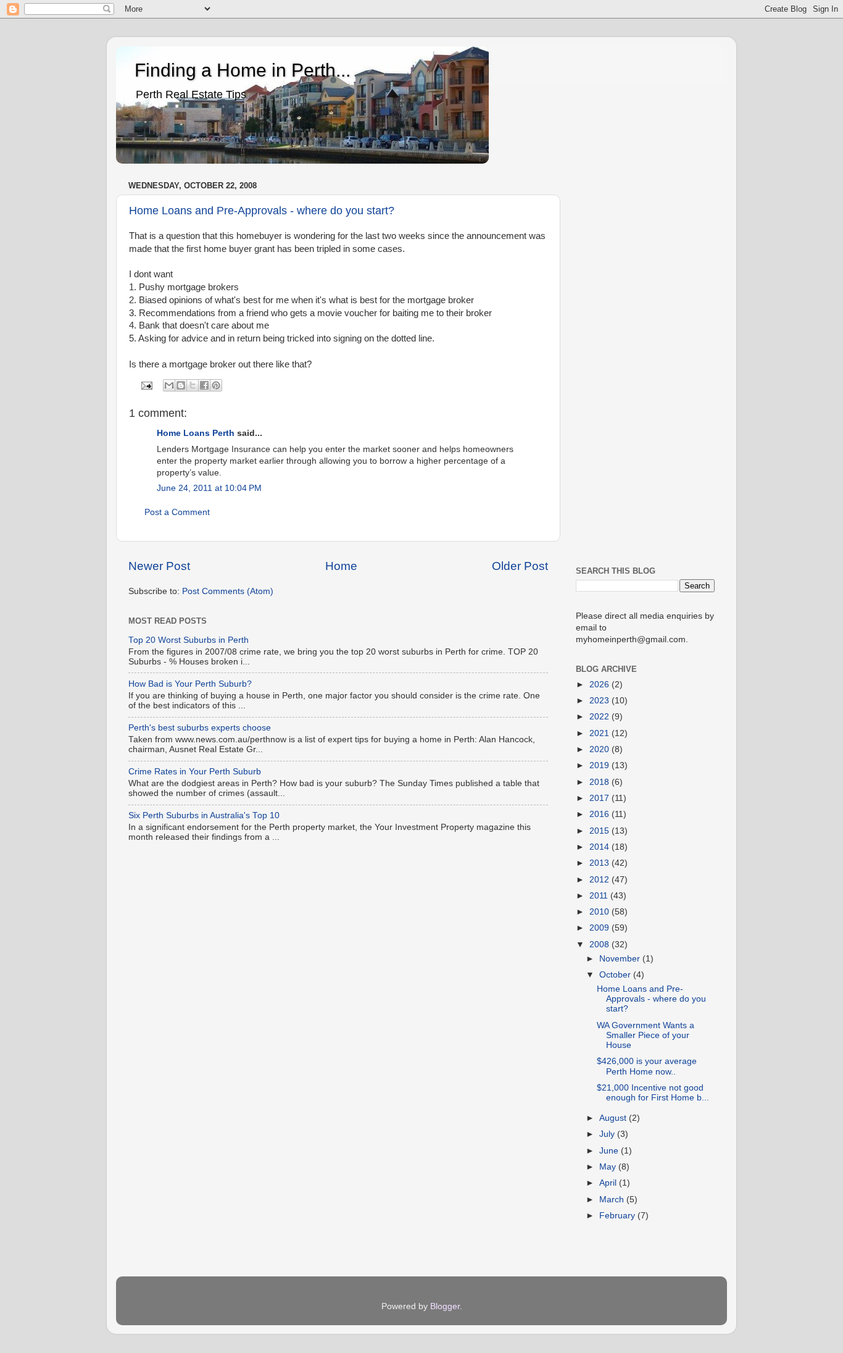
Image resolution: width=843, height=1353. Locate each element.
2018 (600, 782)
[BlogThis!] (181, 385)
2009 (600, 927)
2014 (600, 847)
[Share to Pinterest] (216, 385)
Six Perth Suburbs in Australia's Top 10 (204, 815)
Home (341, 565)
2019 (600, 765)
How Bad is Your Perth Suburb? (190, 684)
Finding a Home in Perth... (243, 70)
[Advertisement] (645, 362)
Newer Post (159, 565)
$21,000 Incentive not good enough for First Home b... (653, 1092)
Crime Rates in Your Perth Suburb (194, 771)
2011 (599, 895)
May (608, 1166)
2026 (600, 684)
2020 (600, 749)
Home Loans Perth (196, 433)
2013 (600, 863)
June (610, 1150)
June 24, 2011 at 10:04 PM (209, 488)
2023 (600, 700)
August (614, 1118)
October (616, 974)
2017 (600, 798)
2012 (600, 879)
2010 (600, 911)
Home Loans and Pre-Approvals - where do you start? (261, 210)
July (608, 1134)
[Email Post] (147, 385)
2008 (600, 944)
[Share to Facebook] (204, 385)
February (618, 1215)
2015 (600, 831)
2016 (600, 814)
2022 (600, 716)
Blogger (445, 1306)
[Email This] (169, 385)
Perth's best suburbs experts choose (199, 727)
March (612, 1199)
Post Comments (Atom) (227, 591)
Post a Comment (177, 512)
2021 (600, 733)
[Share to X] (192, 385)
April (609, 1183)
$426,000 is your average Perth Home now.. (647, 1066)
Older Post (520, 565)
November (620, 958)
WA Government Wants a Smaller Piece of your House (645, 1035)
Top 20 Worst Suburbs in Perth (188, 640)
